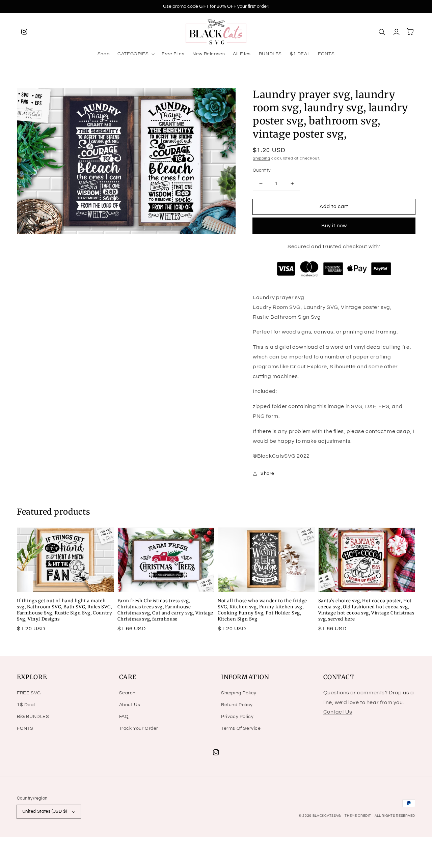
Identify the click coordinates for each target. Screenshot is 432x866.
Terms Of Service (241, 728)
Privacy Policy (237, 716)
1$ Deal (26, 704)
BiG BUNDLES (33, 716)
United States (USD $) (44, 811)
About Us (129, 704)
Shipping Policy (238, 693)
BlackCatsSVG (327, 815)
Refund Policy (237, 704)
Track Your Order (139, 728)
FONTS (25, 728)
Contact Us (337, 712)
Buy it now (334, 225)
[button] (135, 54)
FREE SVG (29, 693)
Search (127, 693)
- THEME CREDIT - (358, 815)
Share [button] (267, 473)
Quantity (261, 170)
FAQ (124, 716)
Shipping (261, 158)
